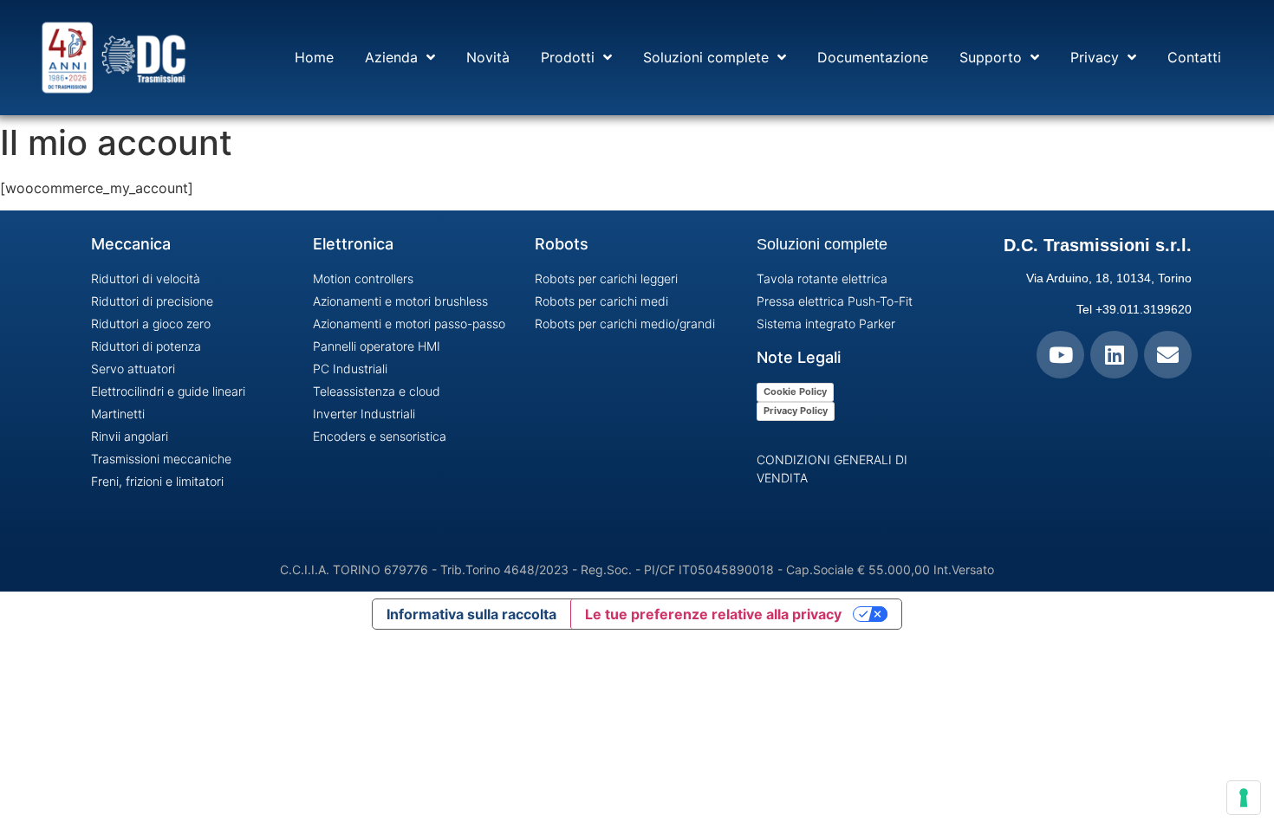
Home (314, 57)
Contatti (1194, 57)
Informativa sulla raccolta (471, 614)
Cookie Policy (795, 391)
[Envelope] (1168, 354)
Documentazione (872, 57)
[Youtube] (1060, 354)
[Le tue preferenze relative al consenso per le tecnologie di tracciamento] (1243, 797)
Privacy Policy (796, 410)
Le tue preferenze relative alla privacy (713, 614)
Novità (488, 57)
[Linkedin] (1114, 354)
